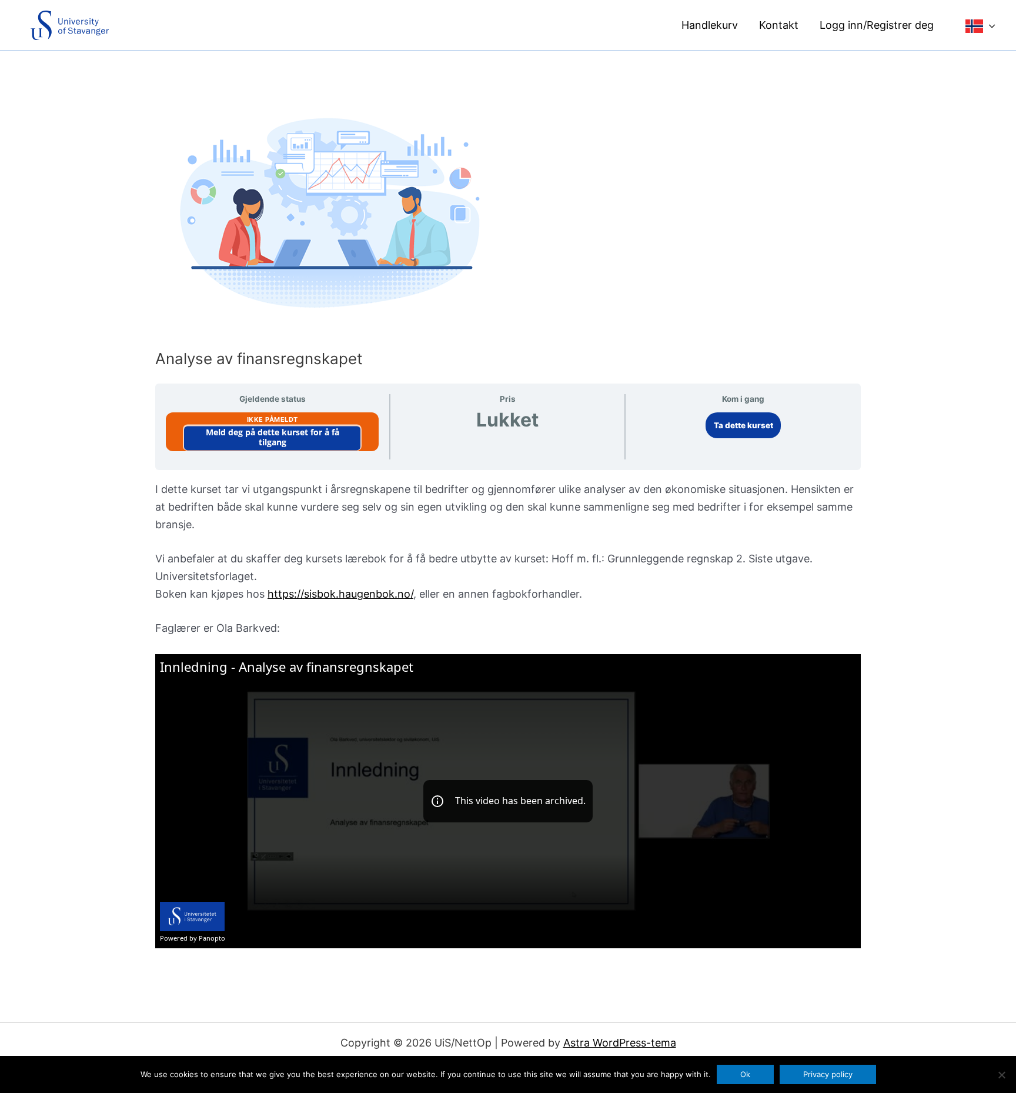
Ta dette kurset (743, 425)
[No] (1001, 1075)
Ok (745, 1074)
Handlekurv (709, 25)
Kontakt (778, 25)
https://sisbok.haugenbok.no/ (340, 594)
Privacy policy (828, 1074)
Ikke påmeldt (272, 419)
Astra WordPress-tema (619, 1043)
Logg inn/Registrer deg (877, 25)
